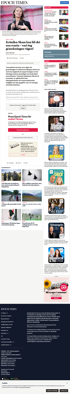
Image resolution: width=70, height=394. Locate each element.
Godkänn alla (64, 390)
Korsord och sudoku (6, 316)
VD (2, 336)
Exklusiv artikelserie (6, 327)
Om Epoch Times (5, 339)
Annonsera (3, 333)
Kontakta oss (4, 330)
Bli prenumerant (5, 319)
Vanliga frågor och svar (7, 324)
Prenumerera (64, 2)
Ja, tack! (23, 154)
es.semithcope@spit (49, 56)
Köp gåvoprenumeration (7, 321)
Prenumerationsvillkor (6, 342)
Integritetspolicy (5, 345)
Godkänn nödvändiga (52, 390)
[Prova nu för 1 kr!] (56, 289)
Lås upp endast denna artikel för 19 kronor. (23, 137)
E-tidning (3, 313)
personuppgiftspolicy (25, 387)
